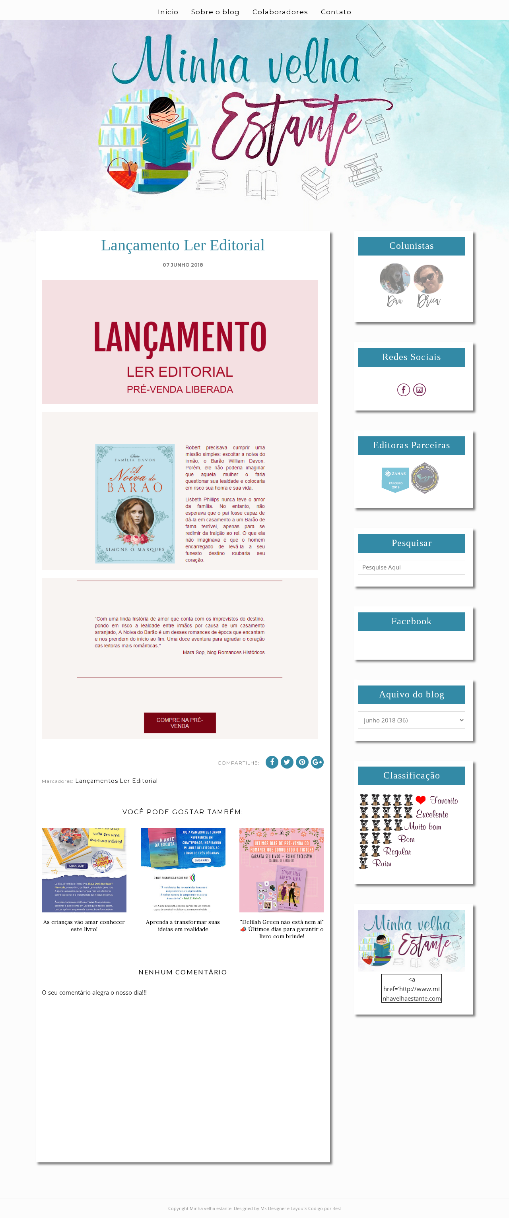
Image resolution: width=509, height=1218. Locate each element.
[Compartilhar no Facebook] (272, 762)
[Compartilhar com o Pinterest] (302, 762)
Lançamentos (96, 780)
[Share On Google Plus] (317, 762)
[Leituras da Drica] (428, 306)
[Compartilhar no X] (287, 762)
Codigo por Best (324, 1208)
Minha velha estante (210, 1208)
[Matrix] (395, 492)
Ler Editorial (139, 780)
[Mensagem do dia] (395, 306)
